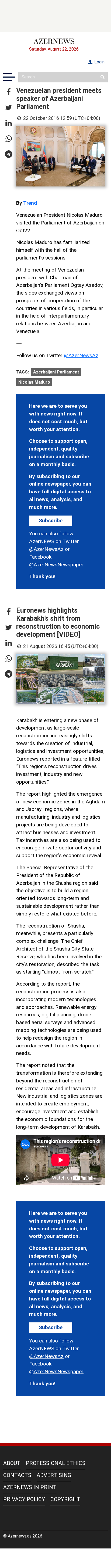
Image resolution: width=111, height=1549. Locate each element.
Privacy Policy (24, 1499)
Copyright (65, 1499)
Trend (30, 203)
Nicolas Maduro (34, 382)
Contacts (17, 1475)
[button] (8, 92)
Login (99, 61)
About (11, 1463)
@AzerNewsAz (81, 355)
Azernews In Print (30, 1487)
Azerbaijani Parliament (56, 372)
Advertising (54, 1475)
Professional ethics (55, 1463)
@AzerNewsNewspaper (56, 565)
